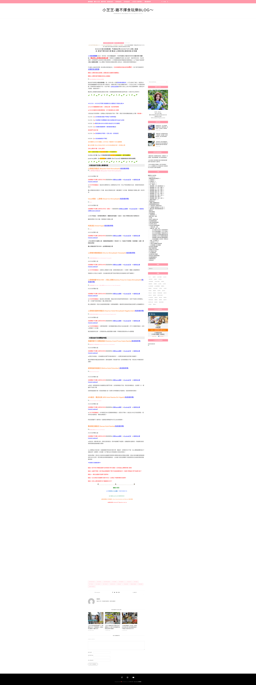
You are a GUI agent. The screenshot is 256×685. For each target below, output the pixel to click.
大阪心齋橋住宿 (97, 584)
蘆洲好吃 (165, 299)
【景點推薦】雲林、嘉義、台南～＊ (156, 195)
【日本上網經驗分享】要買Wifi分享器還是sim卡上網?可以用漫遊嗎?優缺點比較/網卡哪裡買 (112, 627)
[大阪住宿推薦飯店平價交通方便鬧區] (96, 79)
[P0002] (90, 202)
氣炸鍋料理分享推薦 (153, 254)
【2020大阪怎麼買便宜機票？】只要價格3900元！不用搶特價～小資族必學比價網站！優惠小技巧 (95, 627)
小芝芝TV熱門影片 (137, 1)
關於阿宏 (103, 1)
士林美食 (165, 288)
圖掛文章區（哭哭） (153, 216)
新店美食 (159, 290)
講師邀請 (90, 1)
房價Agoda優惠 (117, 179)
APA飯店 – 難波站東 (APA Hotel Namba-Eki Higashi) (106, 397)
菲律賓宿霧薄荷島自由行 (154, 204)
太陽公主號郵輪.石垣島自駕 (156, 243)
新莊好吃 (163, 290)
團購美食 (162, 286)
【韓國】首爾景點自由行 (154, 202)
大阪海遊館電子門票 (100, 138)
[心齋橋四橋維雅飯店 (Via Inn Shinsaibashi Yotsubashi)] (99, 258)
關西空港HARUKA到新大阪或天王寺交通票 (107, 123)
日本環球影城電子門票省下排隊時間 (105, 117)
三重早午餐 (150, 279)
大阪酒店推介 (119, 584)
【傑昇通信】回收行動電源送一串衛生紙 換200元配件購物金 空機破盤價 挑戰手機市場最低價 (162, 143)
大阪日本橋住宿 (105, 584)
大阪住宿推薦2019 (122, 581)
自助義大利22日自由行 (154, 249)
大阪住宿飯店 (135, 581)
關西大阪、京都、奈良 (155, 228)
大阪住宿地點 (99, 581)
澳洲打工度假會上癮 (153, 219)
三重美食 (155, 279)
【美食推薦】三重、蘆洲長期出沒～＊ (157, 186)
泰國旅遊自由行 (152, 258)
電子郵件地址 (90, 656)
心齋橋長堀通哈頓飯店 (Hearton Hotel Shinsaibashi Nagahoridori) (111, 311)
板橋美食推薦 (151, 299)
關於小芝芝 (97, 1)
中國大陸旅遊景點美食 (154, 222)
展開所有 (150, 175)
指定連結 (112, 155)
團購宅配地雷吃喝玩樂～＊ (154, 178)
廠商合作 (151, 210)
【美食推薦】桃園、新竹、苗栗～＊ (156, 190)
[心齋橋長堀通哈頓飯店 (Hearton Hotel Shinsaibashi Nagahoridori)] (102, 314)
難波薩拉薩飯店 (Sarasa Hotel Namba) (101, 426)
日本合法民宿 (114, 86)
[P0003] (90, 229)
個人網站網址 (90, 660)
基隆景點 (150, 288)
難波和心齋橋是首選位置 (99, 58)
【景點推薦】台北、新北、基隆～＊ (156, 189)
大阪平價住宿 (91, 584)
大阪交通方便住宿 (92, 581)
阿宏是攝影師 (152, 213)
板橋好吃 (156, 297)
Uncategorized (152, 176)
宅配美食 (150, 290)
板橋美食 (165, 297)
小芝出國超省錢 (152, 252)
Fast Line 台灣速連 (137, 681)
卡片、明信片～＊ (153, 184)
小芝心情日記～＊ (153, 183)
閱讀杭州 (154, 304)
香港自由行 (151, 260)
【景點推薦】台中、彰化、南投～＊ (156, 193)
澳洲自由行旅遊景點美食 (154, 255)
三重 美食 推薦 (157, 281)
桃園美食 (156, 299)
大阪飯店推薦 (140, 584)
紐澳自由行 (110, 1)
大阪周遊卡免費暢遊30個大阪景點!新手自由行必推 (109, 120)
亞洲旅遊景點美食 (153, 220)
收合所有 (154, 175)
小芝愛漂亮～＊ (152, 181)
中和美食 (162, 281)
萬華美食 (160, 299)
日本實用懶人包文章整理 (155, 245)
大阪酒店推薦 (126, 584)
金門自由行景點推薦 (153, 246)
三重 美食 (160, 279)
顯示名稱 (90, 652)
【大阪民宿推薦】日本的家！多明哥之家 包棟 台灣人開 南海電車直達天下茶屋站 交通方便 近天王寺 (129, 627)
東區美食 (154, 295)
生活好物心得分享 (153, 223)
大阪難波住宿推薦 (133, 584)
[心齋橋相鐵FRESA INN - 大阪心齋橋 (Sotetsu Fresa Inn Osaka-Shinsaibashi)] (104, 285)
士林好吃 (160, 288)
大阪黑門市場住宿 (92, 586)
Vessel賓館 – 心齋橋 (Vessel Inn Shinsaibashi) (104, 199)
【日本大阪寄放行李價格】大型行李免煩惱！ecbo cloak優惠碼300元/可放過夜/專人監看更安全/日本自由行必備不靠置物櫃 (158, 166)
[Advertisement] (116, 539)
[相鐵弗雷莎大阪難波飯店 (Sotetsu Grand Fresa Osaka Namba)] (101, 344)
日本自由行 (127, 1)
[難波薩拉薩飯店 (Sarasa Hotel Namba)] (96, 429)
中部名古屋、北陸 (154, 226)
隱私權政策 (148, 1)
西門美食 (150, 304)
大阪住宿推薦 (114, 581)
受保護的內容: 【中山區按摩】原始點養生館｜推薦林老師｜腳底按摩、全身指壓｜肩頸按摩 (162, 127)
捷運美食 (154, 290)
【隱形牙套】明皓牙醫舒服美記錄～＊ (157, 208)
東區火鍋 (150, 295)
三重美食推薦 (151, 281)
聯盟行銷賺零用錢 (153, 248)
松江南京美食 (151, 297)
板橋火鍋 (160, 297)
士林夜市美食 (155, 288)
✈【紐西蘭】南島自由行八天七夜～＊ (157, 207)
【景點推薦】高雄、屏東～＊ (155, 196)
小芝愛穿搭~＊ (152, 179)
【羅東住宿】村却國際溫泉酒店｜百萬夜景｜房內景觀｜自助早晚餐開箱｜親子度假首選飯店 (162, 135)
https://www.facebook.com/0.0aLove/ (120, 499)
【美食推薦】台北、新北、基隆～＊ (156, 187)
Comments (97, 592)
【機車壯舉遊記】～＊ (154, 199)
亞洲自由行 (119, 1)
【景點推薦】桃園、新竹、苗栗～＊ (156, 192)
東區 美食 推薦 (160, 295)
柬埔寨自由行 (152, 201)
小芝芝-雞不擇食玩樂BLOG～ (128, 10)
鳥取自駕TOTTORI (154, 242)
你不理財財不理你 (153, 251)
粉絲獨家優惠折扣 (153, 257)
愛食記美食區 (152, 211)
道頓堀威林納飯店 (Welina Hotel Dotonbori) (103, 368)
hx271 (135, 592)
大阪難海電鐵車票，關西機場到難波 (105, 126)
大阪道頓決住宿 (112, 584)
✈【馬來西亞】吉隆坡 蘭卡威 (155, 205)
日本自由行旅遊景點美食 (154, 225)
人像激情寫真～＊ (153, 214)
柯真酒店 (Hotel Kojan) (96, 226)
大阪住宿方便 (129, 581)
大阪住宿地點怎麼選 (106, 581)
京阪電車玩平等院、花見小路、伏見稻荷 (106, 133)
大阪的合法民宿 (93, 69)
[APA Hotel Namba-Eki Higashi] (94, 400)
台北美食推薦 (151, 286)
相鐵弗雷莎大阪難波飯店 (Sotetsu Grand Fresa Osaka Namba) (109, 341)
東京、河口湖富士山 (154, 240)
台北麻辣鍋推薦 (157, 286)
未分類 (150, 217)
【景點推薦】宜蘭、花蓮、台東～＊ (156, 198)
